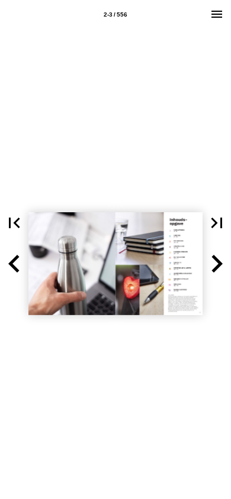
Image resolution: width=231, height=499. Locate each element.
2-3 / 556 (115, 14)
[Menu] (217, 14)
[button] (14, 223)
